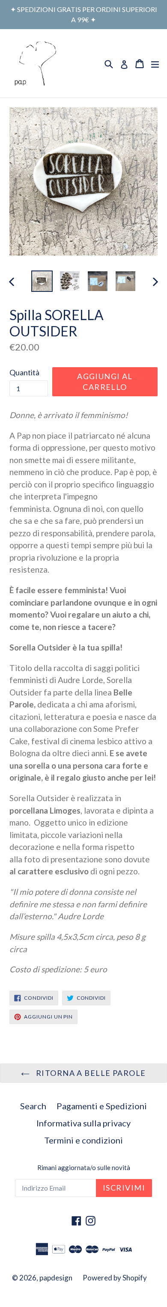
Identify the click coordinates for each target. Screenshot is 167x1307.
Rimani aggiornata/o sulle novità (83, 1167)
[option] (42, 281)
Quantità (24, 372)
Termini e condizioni (83, 1140)
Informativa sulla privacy (83, 1123)
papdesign (55, 1277)
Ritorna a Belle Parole (90, 1073)
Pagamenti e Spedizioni (102, 1106)
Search (33, 1106)
